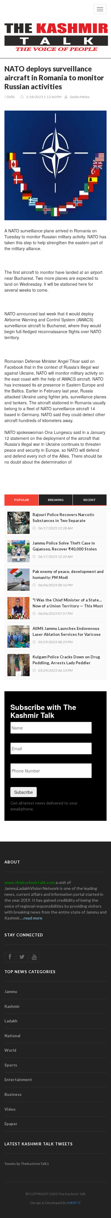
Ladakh (10, 1021)
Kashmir (12, 1006)
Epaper (10, 1123)
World (10, 1050)
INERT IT (74, 1203)
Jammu (10, 991)
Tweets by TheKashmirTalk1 (26, 1163)
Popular (21, 500)
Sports (10, 1065)
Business (13, 1094)
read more (33, 917)
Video (9, 1109)
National (12, 1035)
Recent (89, 500)
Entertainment (18, 1079)
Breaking (56, 500)
